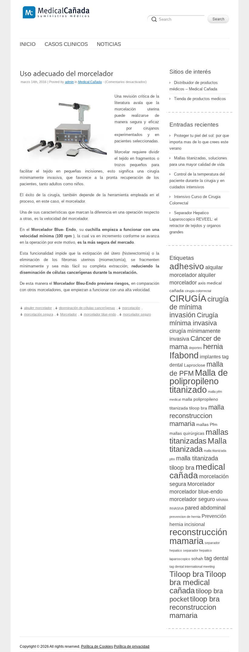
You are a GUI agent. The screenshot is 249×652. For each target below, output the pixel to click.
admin (69, 82)
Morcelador (68, 314)
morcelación (131, 308)
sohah (197, 558)
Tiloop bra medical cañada (197, 582)
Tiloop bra (186, 574)
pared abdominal (205, 507)
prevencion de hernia (184, 516)
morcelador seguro (137, 314)
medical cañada (197, 471)
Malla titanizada (198, 445)
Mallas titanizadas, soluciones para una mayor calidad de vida (198, 161)
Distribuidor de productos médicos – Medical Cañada (193, 85)
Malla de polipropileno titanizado (198, 381)
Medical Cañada (90, 82)
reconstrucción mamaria (198, 536)
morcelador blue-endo (100, 314)
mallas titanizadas (198, 436)
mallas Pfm (206, 424)
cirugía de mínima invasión (199, 307)
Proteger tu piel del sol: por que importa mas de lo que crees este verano (199, 142)
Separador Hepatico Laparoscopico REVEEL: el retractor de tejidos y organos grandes (195, 222)
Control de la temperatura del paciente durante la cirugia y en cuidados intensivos (197, 180)
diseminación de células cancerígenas (87, 308)
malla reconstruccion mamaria (196, 415)
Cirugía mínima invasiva (193, 319)
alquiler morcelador (38, 308)
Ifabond (184, 355)
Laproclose (194, 365)
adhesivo (186, 266)
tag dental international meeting (192, 566)
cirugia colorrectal (198, 291)
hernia (213, 346)
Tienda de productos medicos (200, 98)
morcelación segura (38, 314)
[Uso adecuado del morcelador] (66, 73)
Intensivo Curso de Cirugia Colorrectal (194, 199)
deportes (195, 348)
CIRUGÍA (187, 298)
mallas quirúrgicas (186, 433)
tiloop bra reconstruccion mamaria (194, 607)
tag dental (216, 558)
